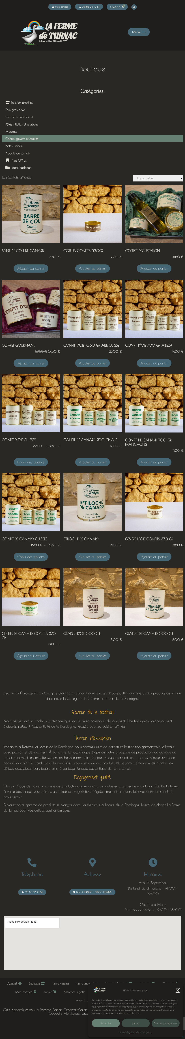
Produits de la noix (17, 153)
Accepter (106, 1023)
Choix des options (30, 462)
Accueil (12, 983)
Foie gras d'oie (15, 110)
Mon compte (24, 992)
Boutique (35, 983)
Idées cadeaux (20, 167)
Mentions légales (126, 1032)
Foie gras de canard (19, 117)
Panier (48, 992)
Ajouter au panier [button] (31, 268)
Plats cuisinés (13, 146)
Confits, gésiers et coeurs (21, 139)
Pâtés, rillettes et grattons (21, 124)
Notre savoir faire (87, 983)
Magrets (11, 131)
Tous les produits (21, 103)
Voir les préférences (165, 1023)
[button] (178, 990)
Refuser (135, 1023)
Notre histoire (60, 983)
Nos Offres (18, 160)
